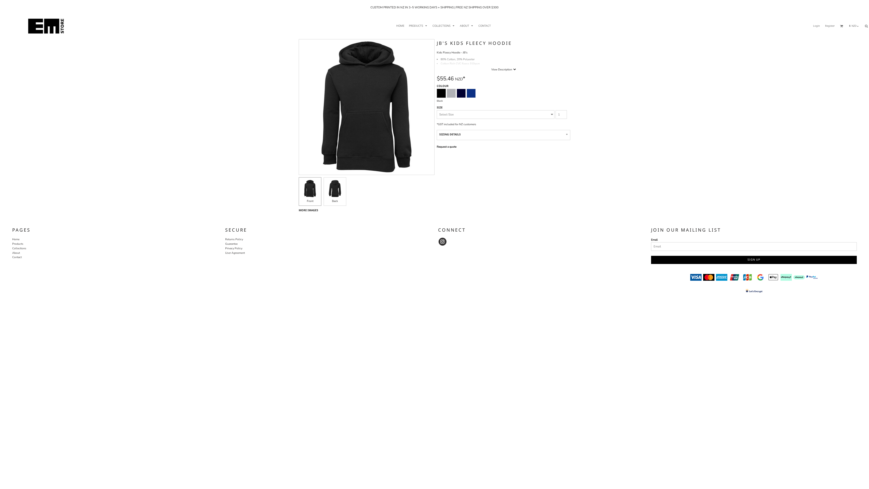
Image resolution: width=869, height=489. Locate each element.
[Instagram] (442, 242)
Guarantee (231, 244)
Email (654, 240)
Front (310, 201)
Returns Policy (234, 239)
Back (335, 201)
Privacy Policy (233, 248)
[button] (418, 26)
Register (830, 26)
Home (15, 239)
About (16, 253)
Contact (17, 257)
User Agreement (235, 253)
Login (816, 26)
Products (17, 244)
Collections (19, 248)
